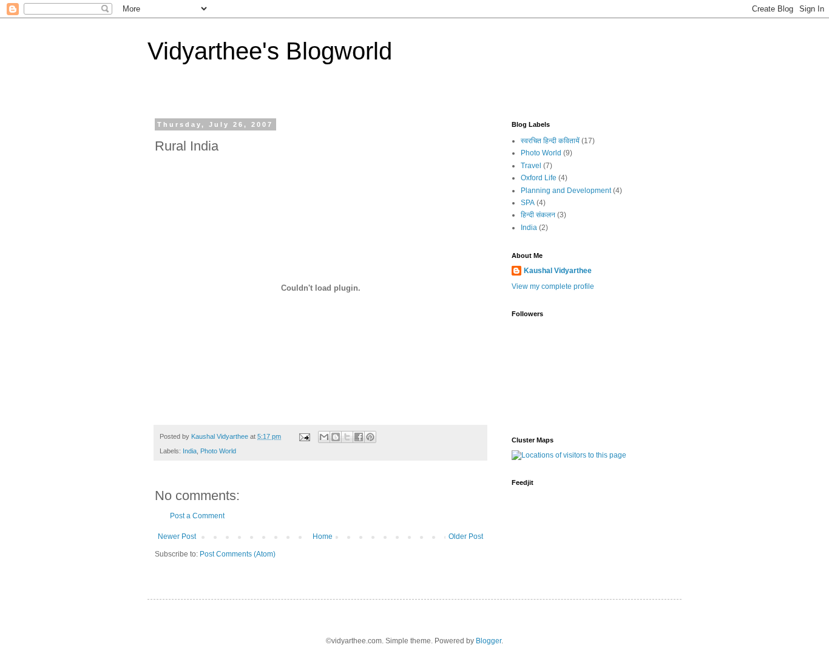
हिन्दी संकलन (538, 215)
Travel (531, 165)
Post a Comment (197, 516)
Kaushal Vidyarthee (558, 270)
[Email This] (324, 437)
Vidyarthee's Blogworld (269, 51)
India (190, 451)
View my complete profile (553, 286)
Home (323, 536)
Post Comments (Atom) (238, 554)
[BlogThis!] (336, 437)
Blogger (488, 641)
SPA (528, 202)
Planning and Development (566, 190)
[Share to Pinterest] (370, 437)
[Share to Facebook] (359, 437)
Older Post (465, 536)
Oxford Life (539, 178)
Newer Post (177, 536)
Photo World (218, 451)
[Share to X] (347, 437)
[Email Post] (304, 436)
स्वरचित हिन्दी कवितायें (550, 141)
